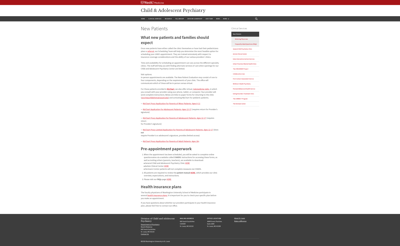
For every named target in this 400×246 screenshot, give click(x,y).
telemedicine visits (201, 89)
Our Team (209, 19)
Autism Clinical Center (240, 54)
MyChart (170, 89)
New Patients (237, 34)
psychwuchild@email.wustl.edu (155, 97)
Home (143, 19)
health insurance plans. (157, 195)
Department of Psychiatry (150, 224)
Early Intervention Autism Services (243, 59)
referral (150, 51)
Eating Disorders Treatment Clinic (243, 94)
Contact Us (145, 234)
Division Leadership (195, 19)
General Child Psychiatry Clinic (242, 49)
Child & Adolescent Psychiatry (173, 10)
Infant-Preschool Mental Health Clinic (244, 64)
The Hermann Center (239, 104)
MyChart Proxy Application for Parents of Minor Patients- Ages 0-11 (171, 103)
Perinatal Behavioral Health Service (244, 89)
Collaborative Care (239, 74)
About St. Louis (239, 218)
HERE (187, 163)
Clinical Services (154, 19)
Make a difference (240, 221)
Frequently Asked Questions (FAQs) (246, 44)
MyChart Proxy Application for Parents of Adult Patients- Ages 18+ (171, 141)
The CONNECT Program (240, 99)
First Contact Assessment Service (243, 79)
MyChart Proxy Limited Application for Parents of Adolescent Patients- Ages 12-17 (178, 129)
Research (168, 19)
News (218, 19)
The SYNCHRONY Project (240, 69)
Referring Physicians (241, 39)
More (225, 19)
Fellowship (179, 19)
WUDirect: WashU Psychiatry (242, 84)
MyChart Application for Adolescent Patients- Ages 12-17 (167, 109)
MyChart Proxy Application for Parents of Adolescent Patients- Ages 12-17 (174, 118)
